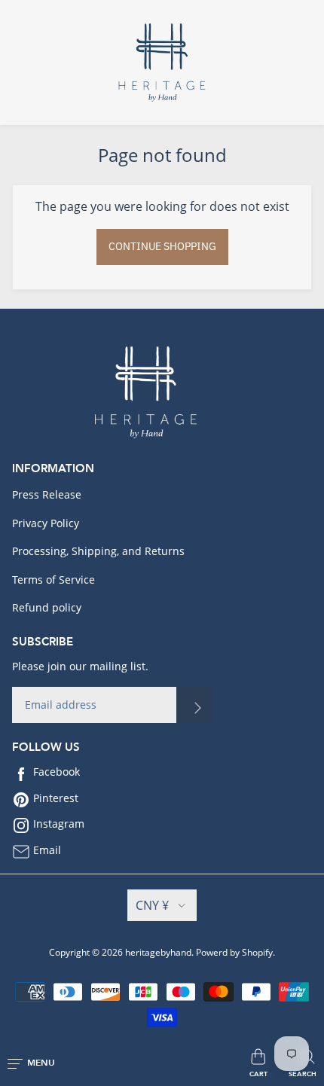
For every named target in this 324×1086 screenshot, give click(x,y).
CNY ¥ (152, 905)
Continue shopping (162, 246)
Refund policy (46, 607)
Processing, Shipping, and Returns (98, 551)
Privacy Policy (45, 523)
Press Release (46, 494)
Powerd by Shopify (234, 952)
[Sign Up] (194, 705)
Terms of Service (53, 579)
